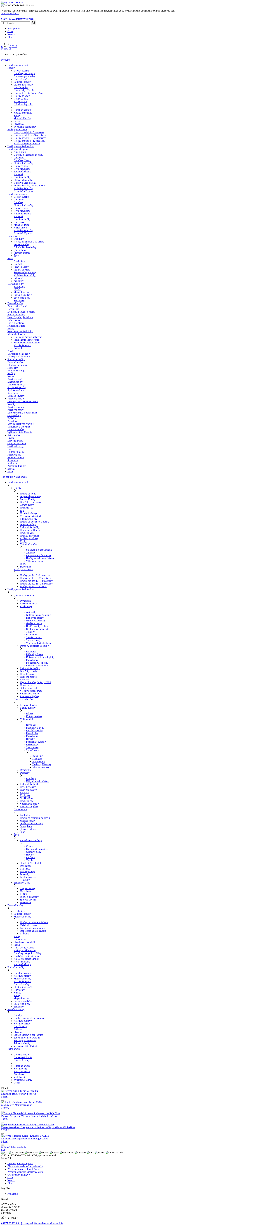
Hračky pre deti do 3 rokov (27, 143)
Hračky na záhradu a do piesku (29, 241)
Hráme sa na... (21, 98)
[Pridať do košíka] (2, 1100)
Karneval (18, 174)
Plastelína (12, 421)
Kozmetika (37, 756)
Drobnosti (31, 651)
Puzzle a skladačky (23, 295)
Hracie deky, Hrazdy (24, 90)
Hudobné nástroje (22, 110)
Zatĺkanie (18, 348)
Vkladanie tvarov (22, 345)
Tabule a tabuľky (15, 429)
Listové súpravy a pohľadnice (22, 412)
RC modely (32, 634)
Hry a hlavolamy (22, 168)
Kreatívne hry (14, 454)
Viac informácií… (10, 13)
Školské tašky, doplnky (25, 272)
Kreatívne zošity (15, 410)
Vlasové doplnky (40, 767)
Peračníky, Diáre (34, 730)
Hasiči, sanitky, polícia (37, 626)
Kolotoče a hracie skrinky (20, 331)
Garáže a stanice (34, 623)
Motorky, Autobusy (35, 620)
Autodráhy (31, 612)
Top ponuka (7, 476)
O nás (10, 31)
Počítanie (30, 857)
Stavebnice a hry (15, 283)
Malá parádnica (21, 224)
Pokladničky (32, 744)
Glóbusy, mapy (33, 852)
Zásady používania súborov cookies (25, 1172)
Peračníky (19, 264)
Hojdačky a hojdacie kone (20, 317)
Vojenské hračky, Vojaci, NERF (29, 185)
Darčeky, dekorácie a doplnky (28, 154)
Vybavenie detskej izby (25, 126)
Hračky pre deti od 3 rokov (20, 146)
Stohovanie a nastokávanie (27, 342)
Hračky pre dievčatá (17, 194)
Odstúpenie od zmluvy (18, 1174)
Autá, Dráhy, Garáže (17, 306)
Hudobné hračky (15, 452)
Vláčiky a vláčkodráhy (25, 182)
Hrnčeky (30, 739)
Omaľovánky (14, 415)
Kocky (17, 115)
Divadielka (19, 157)
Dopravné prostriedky (24, 76)
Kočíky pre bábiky (23, 112)
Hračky (11, 68)
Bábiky (29, 713)
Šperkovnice (32, 747)
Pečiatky (11, 418)
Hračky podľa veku (17, 129)
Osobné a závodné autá (37, 629)
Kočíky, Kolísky (34, 716)
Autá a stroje (20, 152)
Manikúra (37, 758)
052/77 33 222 (8, 18)
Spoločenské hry (22, 297)
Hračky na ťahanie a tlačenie (28, 337)
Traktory (30, 631)
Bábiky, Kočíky (21, 70)
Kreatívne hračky (22, 177)
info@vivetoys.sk (24, 18)
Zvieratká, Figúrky (23, 233)
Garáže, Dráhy (21, 87)
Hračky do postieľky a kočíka (28, 93)
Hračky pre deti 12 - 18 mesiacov (30, 135)
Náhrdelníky (38, 761)
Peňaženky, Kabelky (36, 741)
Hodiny (30, 854)
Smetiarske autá (34, 637)
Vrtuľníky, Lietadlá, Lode (38, 643)
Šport (16, 255)
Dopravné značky (35, 617)
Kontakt (11, 34)
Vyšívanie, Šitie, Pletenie (19, 432)
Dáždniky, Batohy (35, 654)
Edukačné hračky (22, 82)
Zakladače (19, 278)
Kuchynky (19, 222)
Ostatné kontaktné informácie (48, 1223)
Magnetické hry (21, 292)
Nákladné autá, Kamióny (38, 615)
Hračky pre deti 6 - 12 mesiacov (29, 140)
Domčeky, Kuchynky (24, 73)
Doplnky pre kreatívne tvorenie (22, 401)
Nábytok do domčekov (37, 781)
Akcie (10, 471)
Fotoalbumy (32, 660)
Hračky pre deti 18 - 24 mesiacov (30, 138)
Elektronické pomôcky (37, 849)
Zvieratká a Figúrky (23, 191)
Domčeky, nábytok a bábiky (21, 311)
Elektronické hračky (23, 84)
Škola (10, 258)
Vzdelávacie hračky (23, 188)
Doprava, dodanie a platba (20, 1163)
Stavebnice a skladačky (18, 353)
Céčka (10, 438)
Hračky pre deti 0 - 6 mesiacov (29, 132)
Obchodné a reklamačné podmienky (25, 1166)
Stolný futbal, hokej (23, 180)
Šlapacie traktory (22, 253)
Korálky (11, 404)
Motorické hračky (22, 118)
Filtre (3, 1088)
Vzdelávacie (13, 463)
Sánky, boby (20, 250)
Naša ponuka (13, 28)
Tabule (29, 860)
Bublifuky (19, 239)
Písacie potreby (21, 267)
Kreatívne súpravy (16, 407)
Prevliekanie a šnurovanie (26, 339)
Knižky (11, 373)
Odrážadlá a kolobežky (25, 247)
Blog (9, 37)
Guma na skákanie (16, 443)
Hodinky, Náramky (41, 764)
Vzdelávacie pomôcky (25, 275)
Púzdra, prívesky (22, 269)
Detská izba (19, 261)
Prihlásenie (6, 49)
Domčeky (18, 202)
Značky (11, 468)
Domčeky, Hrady (22, 160)
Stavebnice (19, 124)
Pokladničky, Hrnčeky (37, 662)
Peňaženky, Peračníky (37, 665)
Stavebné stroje (33, 640)
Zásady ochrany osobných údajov (24, 1169)
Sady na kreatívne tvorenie (20, 424)
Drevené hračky (21, 79)
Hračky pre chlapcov (17, 149)
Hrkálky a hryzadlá (23, 104)
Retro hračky (13, 435)
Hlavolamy (19, 286)
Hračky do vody (22, 96)
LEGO (17, 289)
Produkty (5, 59)
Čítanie (29, 846)
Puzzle (17, 121)
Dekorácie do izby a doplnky (40, 657)
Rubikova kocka (15, 457)
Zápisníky (19, 281)
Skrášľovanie (32, 750)
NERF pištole (20, 227)
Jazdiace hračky (21, 244)
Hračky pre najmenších (18, 65)
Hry (16, 107)
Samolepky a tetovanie (18, 426)
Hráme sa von (20, 101)
